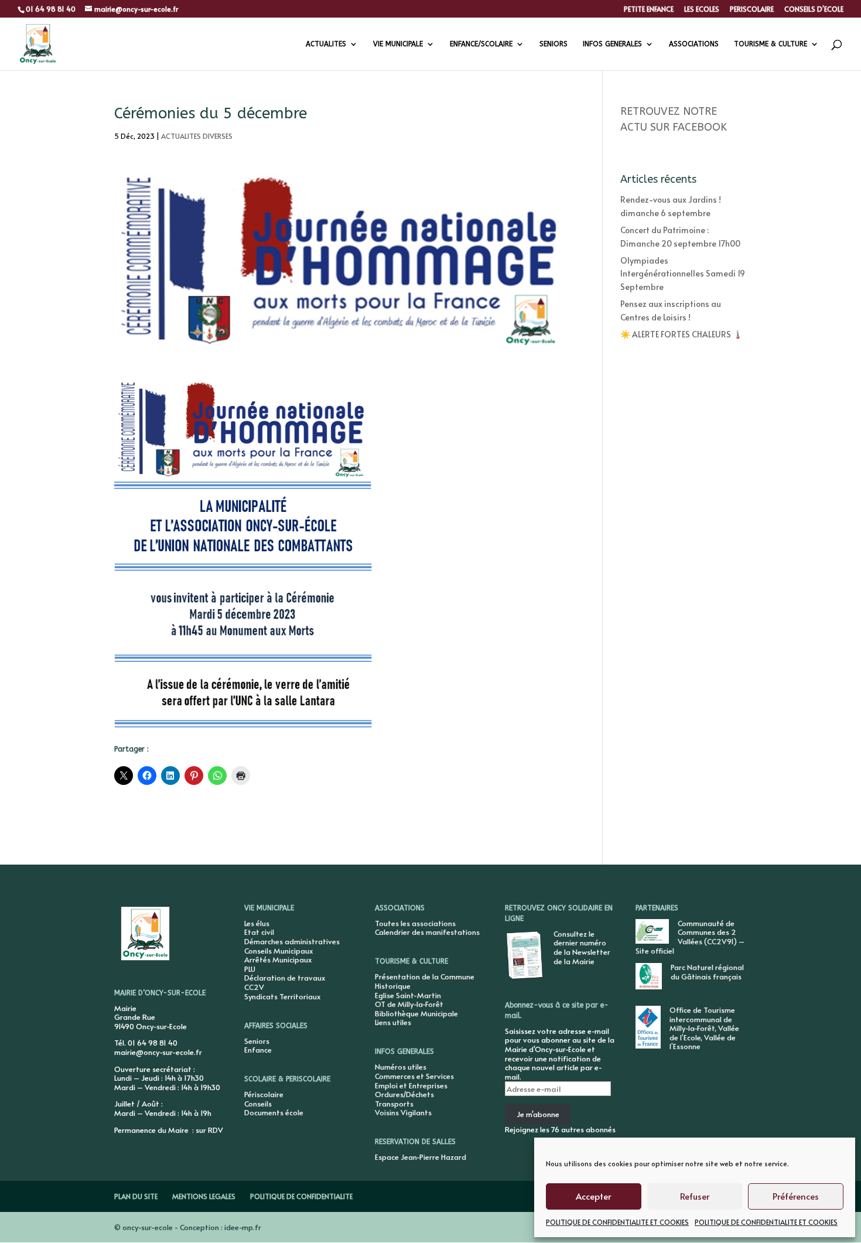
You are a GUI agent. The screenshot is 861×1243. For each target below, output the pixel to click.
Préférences (796, 1196)
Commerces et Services (414, 1076)
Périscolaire (263, 1094)
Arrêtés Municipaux (278, 959)
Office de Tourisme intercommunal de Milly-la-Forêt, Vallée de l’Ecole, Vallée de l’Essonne (704, 1028)
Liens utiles (393, 1022)
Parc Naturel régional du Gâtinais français (707, 972)
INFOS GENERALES (612, 44)
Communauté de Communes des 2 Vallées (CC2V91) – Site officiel (690, 937)
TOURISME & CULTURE (770, 44)
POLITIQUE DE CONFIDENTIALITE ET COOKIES (617, 1222)
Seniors (256, 1041)
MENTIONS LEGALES (203, 1196)
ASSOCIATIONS (694, 44)
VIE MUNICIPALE (398, 44)
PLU (249, 969)
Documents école (273, 1112)
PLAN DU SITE (136, 1196)
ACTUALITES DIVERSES (197, 136)
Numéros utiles (400, 1066)
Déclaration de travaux (284, 977)
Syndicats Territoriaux (282, 996)
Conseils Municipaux (278, 950)
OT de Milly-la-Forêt (409, 1004)
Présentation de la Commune (424, 976)
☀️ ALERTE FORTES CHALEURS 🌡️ (681, 334)
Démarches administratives (292, 941)
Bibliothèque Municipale (416, 1013)
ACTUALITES (326, 44)
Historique (393, 986)
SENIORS (553, 44)
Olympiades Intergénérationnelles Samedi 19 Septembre (682, 273)
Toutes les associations (415, 923)
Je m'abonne (538, 1114)
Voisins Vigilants (403, 1112)
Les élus (256, 923)
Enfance (258, 1049)
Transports (394, 1103)
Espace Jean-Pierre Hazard (420, 1157)
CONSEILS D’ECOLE (813, 9)
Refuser (694, 1196)
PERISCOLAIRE (752, 9)
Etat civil (259, 932)
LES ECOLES (701, 9)
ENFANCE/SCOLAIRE (481, 44)
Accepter (593, 1196)
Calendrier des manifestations (427, 932)
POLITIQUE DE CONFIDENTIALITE (301, 1196)
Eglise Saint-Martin (408, 995)
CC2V (254, 987)
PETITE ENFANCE (649, 9)
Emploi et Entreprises (411, 1085)
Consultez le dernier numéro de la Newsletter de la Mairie (582, 947)
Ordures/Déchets (404, 1094)
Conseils (258, 1103)
